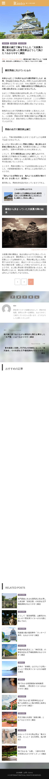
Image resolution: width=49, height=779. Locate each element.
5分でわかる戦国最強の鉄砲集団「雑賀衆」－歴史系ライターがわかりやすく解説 (32, 686)
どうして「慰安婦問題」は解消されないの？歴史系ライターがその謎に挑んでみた (32, 618)
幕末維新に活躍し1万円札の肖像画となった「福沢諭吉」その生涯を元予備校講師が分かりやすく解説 (24, 350)
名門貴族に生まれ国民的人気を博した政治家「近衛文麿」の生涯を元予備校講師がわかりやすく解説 (32, 601)
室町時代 (5, 43)
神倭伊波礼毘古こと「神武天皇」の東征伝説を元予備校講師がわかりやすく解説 (32, 652)
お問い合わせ (28, 772)
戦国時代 (13, 43)
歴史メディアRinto (8, 59)
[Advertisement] (24, 478)
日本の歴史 (22, 43)
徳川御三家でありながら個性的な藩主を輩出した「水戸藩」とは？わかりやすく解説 (24, 335)
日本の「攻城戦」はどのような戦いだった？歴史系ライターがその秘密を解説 (32, 669)
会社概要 (19, 772)
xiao (14, 306)
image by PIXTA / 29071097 (39, 249)
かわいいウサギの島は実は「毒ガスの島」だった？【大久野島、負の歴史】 (32, 737)
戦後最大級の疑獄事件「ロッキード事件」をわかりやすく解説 (32, 633)
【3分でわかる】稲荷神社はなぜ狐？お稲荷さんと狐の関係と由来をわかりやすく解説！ (32, 703)
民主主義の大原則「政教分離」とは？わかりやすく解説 (31, 718)
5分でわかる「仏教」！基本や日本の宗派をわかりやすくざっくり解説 (32, 752)
